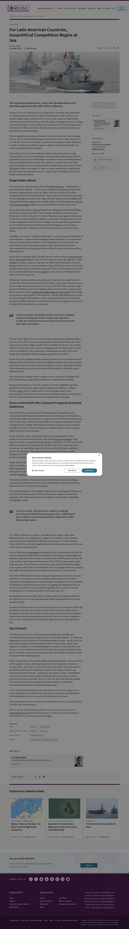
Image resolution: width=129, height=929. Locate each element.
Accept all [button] (89, 470)
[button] (38, 470)
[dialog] (64, 464)
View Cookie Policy (67, 465)
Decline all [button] (72, 470)
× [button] (99, 455)
